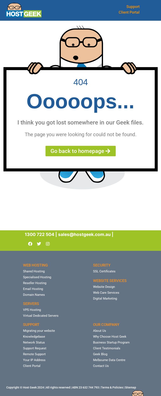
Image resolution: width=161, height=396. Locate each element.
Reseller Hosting (34, 283)
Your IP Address (34, 360)
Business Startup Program (111, 342)
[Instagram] (47, 244)
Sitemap (130, 387)
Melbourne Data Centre (109, 360)
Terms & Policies (112, 387)
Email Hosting (33, 289)
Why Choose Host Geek (109, 336)
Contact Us (101, 366)
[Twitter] (38, 244)
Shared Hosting (34, 271)
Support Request (34, 348)
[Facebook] (29, 244)
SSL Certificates (104, 271)
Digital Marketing (105, 298)
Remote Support (34, 354)
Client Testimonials (106, 348)
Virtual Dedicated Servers (40, 316)
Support (133, 6)
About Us (99, 331)
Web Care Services (106, 293)
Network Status (34, 342)
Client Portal (129, 12)
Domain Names (34, 295)
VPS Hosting (32, 310)
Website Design (104, 287)
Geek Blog (100, 354)
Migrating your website (39, 331)
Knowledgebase (34, 336)
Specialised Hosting (37, 277)
